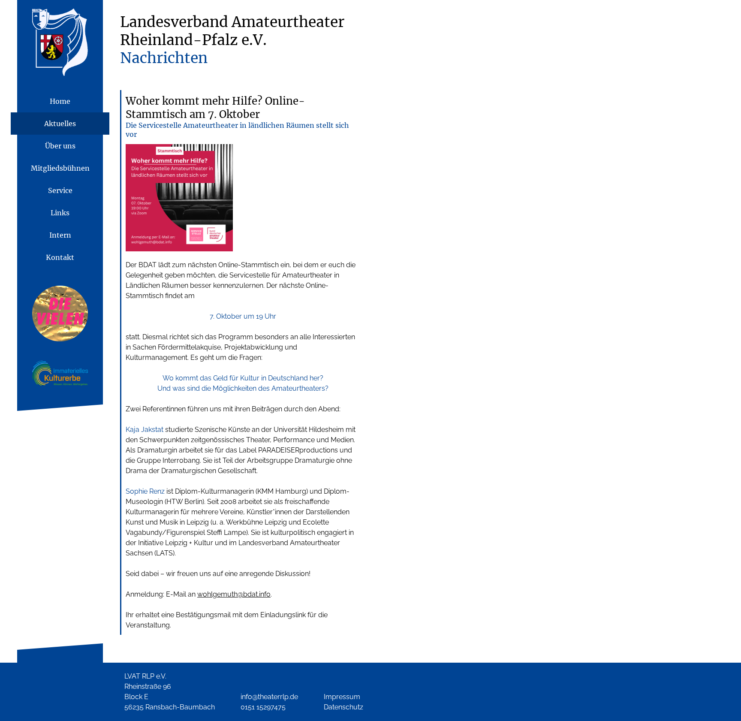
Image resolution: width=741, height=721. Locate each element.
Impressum (342, 697)
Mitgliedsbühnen (60, 168)
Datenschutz (343, 707)
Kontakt (60, 257)
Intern (60, 235)
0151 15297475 (263, 707)
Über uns (60, 146)
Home (60, 101)
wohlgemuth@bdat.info (234, 594)
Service (60, 190)
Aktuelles (60, 123)
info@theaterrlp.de (269, 697)
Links (60, 212)
